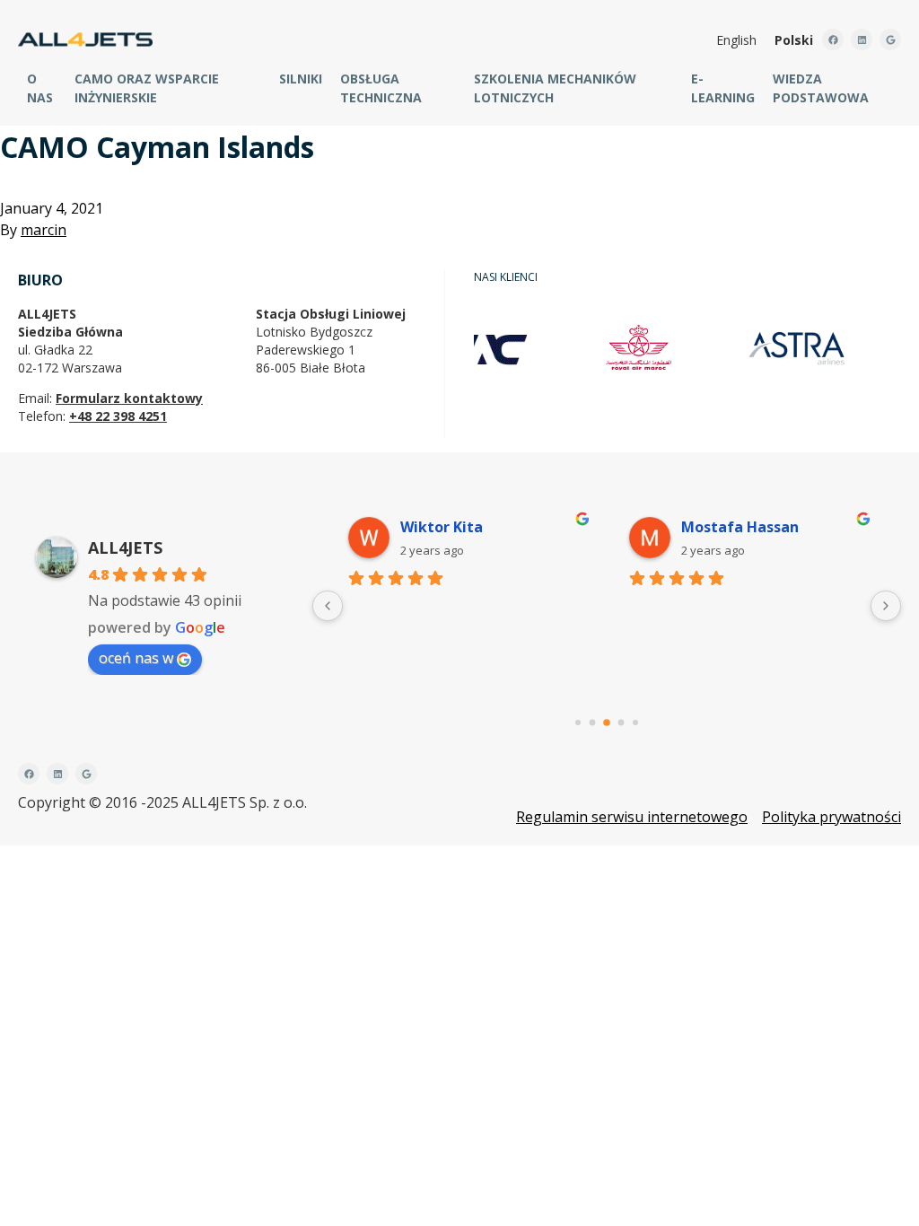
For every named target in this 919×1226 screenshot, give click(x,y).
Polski (794, 39)
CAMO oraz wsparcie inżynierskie (146, 88)
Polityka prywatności (831, 817)
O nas (40, 88)
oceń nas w (136, 658)
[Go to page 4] (635, 722)
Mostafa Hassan (740, 527)
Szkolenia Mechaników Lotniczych (555, 88)
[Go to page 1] (593, 723)
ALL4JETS (125, 547)
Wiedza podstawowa (821, 88)
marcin (43, 230)
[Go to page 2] (606, 722)
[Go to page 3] (621, 723)
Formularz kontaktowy (129, 398)
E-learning (723, 88)
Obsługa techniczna (381, 88)
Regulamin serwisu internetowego (632, 817)
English (736, 39)
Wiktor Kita (441, 527)
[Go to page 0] (578, 722)
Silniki (300, 78)
